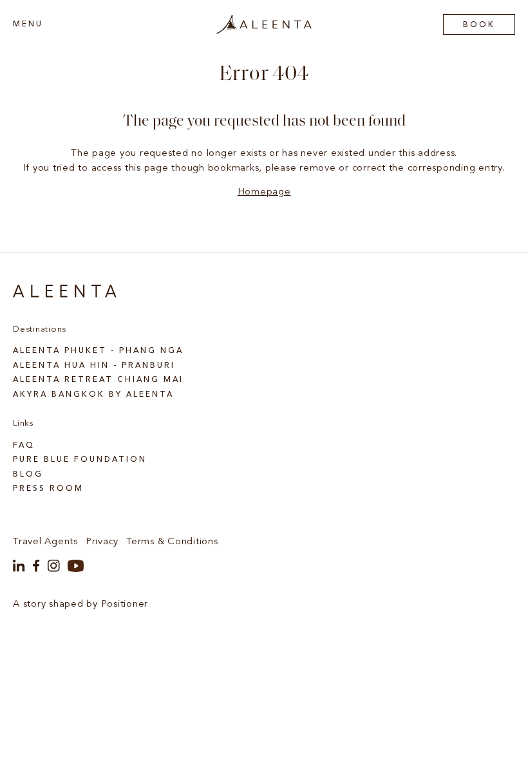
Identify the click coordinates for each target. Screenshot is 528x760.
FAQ (24, 446)
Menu (28, 24)
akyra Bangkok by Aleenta (93, 395)
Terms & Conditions (172, 542)
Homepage (264, 192)
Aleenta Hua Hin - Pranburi (94, 366)
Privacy (102, 542)
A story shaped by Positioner (80, 604)
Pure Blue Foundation (80, 460)
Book (479, 25)
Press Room (48, 489)
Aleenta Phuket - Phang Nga (98, 351)
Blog (28, 475)
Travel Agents (45, 542)
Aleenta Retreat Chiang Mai (98, 380)
